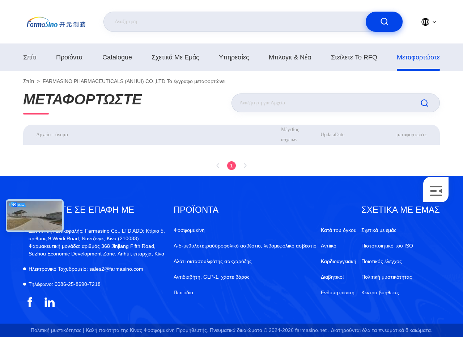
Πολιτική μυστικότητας (386, 277)
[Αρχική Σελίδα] (56, 22)
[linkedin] (49, 302)
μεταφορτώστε (418, 57)
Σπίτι (30, 57)
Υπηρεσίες (234, 57)
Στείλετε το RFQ (354, 57)
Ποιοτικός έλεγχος (381, 261)
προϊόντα (69, 57)
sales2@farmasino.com (86, 269)
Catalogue (117, 57)
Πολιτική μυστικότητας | (57, 330)
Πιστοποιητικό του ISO (387, 246)
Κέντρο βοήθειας (380, 292)
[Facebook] (30, 302)
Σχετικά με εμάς (175, 57)
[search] (384, 22)
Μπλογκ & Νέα (290, 57)
